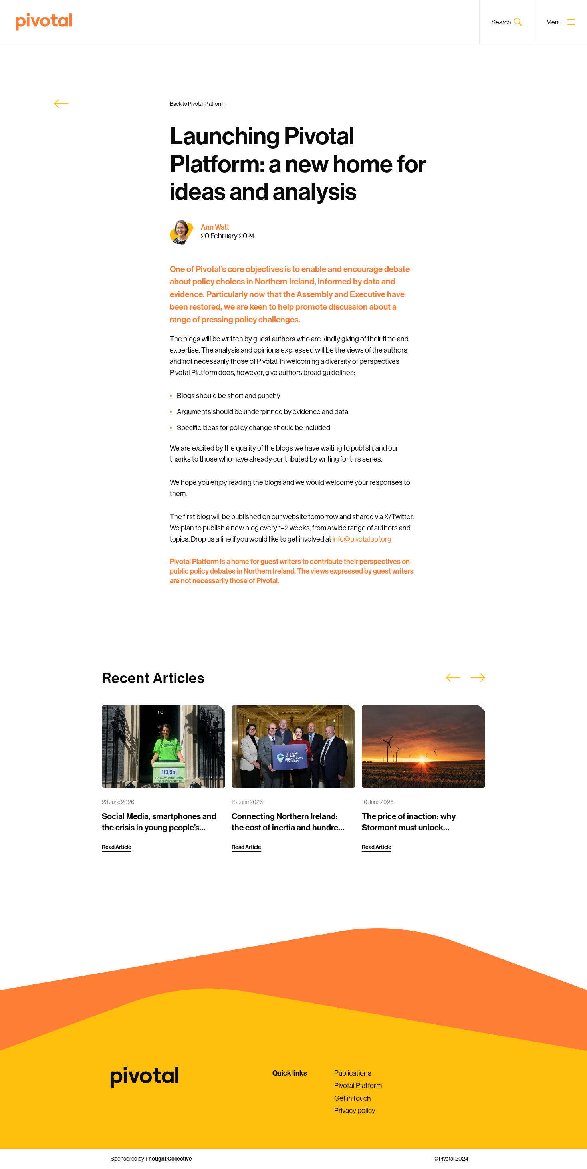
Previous (453, 677)
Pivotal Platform (358, 1085)
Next (478, 677)
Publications (352, 1073)
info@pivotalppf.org (362, 539)
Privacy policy (354, 1110)
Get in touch (352, 1098)
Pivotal (44, 22)
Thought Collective (168, 1158)
